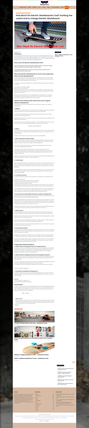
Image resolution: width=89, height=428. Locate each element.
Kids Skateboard (55, 7)
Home (16, 9)
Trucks (44, 7)
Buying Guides (27, 13)
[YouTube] (22, 404)
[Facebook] (15, 404)
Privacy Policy (40, 419)
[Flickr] (21, 404)
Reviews (62, 7)
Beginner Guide (23, 7)
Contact (52, 419)
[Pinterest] (17, 404)
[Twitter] (16, 404)
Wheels (48, 7)
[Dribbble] (18, 404)
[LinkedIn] (20, 404)
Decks (39, 7)
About (36, 419)
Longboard (37, 405)
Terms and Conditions (46, 419)
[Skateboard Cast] (44, 3)
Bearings (35, 7)
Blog (67, 7)
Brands (29, 7)
